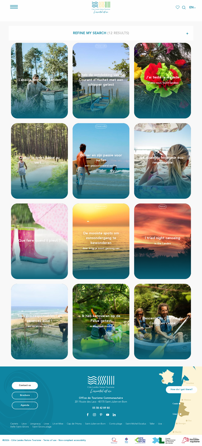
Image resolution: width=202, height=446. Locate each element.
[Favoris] (178, 7)
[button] (184, 8)
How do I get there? (182, 389)
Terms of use (49, 440)
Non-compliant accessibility (72, 440)
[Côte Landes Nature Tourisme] (101, 7)
